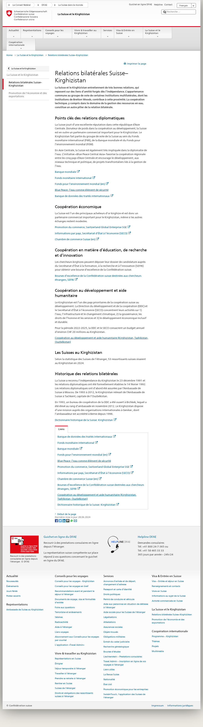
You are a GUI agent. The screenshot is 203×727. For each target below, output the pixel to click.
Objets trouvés (110, 632)
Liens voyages (62, 632)
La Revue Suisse (111, 674)
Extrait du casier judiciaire (116, 642)
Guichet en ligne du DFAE (60, 536)
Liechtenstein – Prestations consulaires (122, 656)
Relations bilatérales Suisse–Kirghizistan (172, 615)
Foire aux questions (65, 607)
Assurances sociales (113, 627)
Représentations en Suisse (68, 659)
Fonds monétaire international (73, 178)
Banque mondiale (65, 171)
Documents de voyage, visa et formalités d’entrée (75, 601)
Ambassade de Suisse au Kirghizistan (24, 610)
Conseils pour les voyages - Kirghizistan (74, 581)
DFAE (44, 5)
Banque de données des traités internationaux (82, 196)
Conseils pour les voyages (54, 32)
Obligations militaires (114, 637)
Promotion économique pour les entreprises (125, 689)
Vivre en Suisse (159, 591)
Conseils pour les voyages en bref (71, 586)
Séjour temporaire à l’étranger (70, 668)
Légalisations (110, 617)
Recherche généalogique (116, 646)
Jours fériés (11, 591)
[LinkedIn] (64, 520)
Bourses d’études (112, 651)
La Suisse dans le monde (70, 5)
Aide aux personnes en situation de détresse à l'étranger (125, 606)
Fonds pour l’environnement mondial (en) (80, 183)
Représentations (32, 30)
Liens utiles (109, 669)
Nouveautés (12, 581)
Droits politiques (111, 594)
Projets (155, 646)
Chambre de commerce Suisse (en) (75, 239)
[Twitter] (60, 520)
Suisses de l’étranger (65, 688)
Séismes (59, 617)
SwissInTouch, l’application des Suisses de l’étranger (124, 696)
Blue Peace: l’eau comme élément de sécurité (81, 189)
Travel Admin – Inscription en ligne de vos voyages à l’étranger (124, 663)
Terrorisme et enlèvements (68, 612)
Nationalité (109, 679)
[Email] (75, 520)
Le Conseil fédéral (21, 5)
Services (107, 30)
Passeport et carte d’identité (117, 589)
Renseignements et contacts (166, 586)
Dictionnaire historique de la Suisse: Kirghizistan (84, 420)
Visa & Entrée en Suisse (125, 32)
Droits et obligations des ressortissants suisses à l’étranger (74, 695)
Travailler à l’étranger (65, 673)
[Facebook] (57, 520)
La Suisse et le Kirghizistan (152, 32)
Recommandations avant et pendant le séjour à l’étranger (74, 593)
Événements (12, 586)
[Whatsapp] (72, 520)
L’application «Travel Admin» (69, 645)
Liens (60, 429)
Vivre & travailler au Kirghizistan (85, 32)
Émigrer (59, 664)
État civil (107, 684)
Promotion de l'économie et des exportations (168, 621)
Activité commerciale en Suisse (167, 601)
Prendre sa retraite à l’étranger (70, 678)
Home (9, 55)
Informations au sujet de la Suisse (169, 596)
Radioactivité (61, 622)
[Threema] (68, 520)
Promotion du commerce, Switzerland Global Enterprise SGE (91, 227)
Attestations (109, 622)
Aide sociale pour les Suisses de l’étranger (124, 612)
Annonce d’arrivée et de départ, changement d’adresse (119, 583)
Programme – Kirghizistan (165, 636)
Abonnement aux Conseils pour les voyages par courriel (77, 639)
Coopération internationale (17, 43)
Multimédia (158, 651)
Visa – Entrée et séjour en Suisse (168, 581)
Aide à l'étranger (63, 627)
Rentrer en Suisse (63, 683)
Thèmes (156, 641)
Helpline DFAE (147, 536)
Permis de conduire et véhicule (118, 599)
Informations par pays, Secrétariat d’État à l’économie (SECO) (91, 233)
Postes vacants (13, 596)
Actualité (14, 30)
